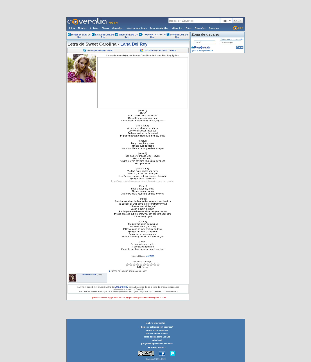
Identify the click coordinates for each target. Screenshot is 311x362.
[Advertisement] (155, 8)
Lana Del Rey (133, 44)
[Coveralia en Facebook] (162, 353)
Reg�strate (202, 47)
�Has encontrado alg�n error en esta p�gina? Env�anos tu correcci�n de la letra (129, 298)
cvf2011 (150, 256)
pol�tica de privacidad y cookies (157, 344)
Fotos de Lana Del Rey (179, 36)
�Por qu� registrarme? (202, 51)
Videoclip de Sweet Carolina (100, 51)
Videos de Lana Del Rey (128, 36)
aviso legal (157, 340)
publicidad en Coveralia (157, 333)
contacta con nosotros (157, 330)
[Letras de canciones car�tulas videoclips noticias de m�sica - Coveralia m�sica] (87, 19)
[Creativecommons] (146, 353)
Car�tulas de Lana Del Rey (154, 36)
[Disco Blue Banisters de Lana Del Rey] (72, 274)
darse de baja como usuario (157, 337)
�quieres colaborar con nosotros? (156, 327)
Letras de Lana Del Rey (104, 36)
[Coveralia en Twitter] (173, 353)
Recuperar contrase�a (233, 39)
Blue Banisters (89, 274)
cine (240, 27)
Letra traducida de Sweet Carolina (160, 51)
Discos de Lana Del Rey (81, 36)
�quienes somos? (157, 347)
